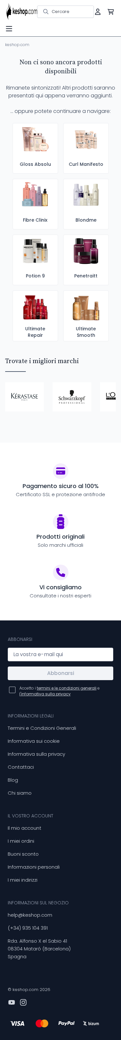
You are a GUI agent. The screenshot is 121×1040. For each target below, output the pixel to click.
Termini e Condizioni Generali (42, 728)
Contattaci (21, 767)
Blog (13, 780)
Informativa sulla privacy (36, 754)
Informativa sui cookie (34, 741)
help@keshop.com (30, 915)
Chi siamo (20, 792)
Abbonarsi (60, 673)
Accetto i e (59, 691)
